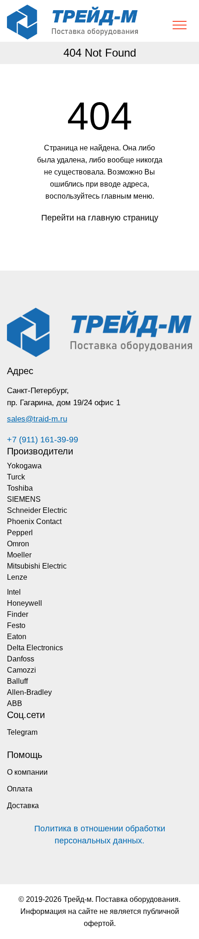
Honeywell (24, 603)
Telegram (22, 732)
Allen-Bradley (29, 692)
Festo (16, 625)
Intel (14, 592)
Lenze (17, 577)
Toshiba (20, 488)
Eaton (16, 637)
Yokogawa (24, 466)
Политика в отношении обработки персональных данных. (99, 834)
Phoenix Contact (34, 521)
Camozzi (21, 670)
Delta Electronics (35, 648)
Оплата (19, 789)
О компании (27, 772)
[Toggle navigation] (179, 25)
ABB (14, 703)
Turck (16, 477)
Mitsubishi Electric (37, 566)
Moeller (19, 555)
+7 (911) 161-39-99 (42, 439)
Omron (18, 544)
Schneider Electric (37, 510)
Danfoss (20, 659)
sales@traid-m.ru (37, 418)
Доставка (23, 805)
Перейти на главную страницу (99, 217)
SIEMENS (24, 499)
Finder (17, 614)
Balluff (17, 681)
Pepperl (20, 533)
